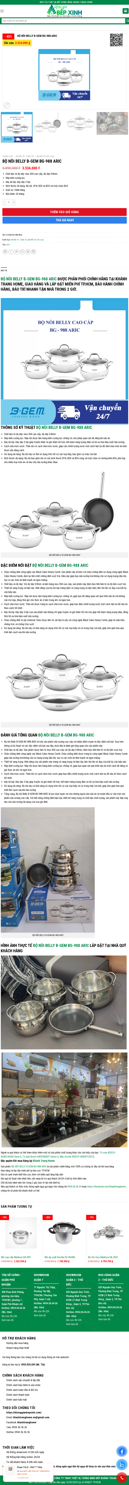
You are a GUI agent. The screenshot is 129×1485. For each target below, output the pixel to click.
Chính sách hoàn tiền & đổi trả (22, 1389)
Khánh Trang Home (43, 1160)
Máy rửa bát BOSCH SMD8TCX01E (77, 1156)
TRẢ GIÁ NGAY (65, 220)
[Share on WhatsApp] (5, 251)
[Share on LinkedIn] (33, 251)
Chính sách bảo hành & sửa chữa (23, 1385)
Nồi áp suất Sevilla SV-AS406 (60, 1257)
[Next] (120, 70)
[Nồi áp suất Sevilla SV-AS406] (64, 1233)
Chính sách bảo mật (16, 1399)
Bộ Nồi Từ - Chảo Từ (25, 156)
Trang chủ (7, 156)
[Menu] (2, 11)
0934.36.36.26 (74, 1186)
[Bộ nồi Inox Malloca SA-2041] (108, 1232)
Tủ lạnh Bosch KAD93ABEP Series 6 (40, 1156)
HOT (8, 245)
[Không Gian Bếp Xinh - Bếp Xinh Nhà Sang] (64, 11)
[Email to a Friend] (22, 251)
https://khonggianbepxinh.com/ (24, 1412)
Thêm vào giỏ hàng (64, 212)
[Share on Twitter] (16, 251)
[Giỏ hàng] (126, 11)
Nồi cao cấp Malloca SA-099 (16, 1257)
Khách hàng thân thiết (17, 1347)
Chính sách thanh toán (17, 1394)
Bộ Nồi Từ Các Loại (45, 156)
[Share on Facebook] (11, 251)
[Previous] (9, 70)
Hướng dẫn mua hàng (17, 1343)
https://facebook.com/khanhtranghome (106, 1186)
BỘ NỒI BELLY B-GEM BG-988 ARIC (29, 279)
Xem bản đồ (8, 1320)
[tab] (4, 270)
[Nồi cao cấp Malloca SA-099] (21, 1233)
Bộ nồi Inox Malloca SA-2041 (103, 1257)
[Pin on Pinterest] (28, 251)
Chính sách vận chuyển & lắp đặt (23, 1380)
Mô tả (4, 270)
